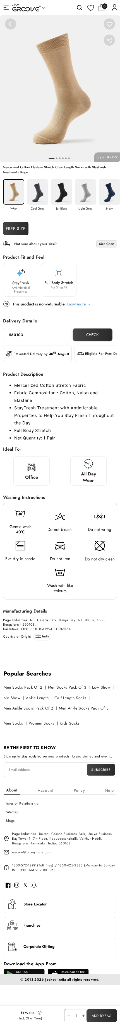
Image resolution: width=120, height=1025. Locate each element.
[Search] (79, 7)
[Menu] (6, 7)
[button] (103, 7)
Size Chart (106, 243)
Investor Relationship (22, 803)
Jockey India (55, 979)
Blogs (10, 820)
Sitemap (12, 812)
